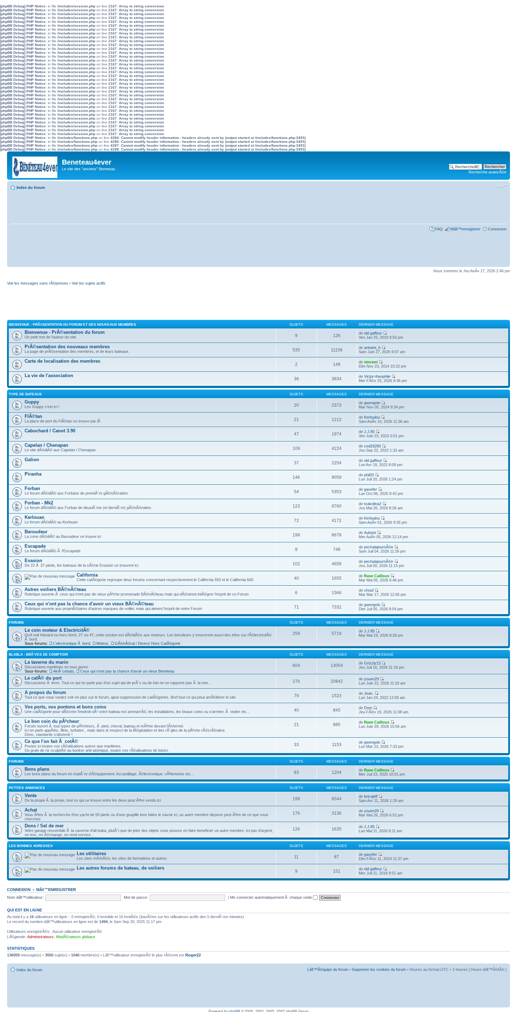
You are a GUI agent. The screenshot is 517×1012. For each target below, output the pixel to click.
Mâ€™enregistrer (465, 229)
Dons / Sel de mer (44, 825)
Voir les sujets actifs (89, 283)
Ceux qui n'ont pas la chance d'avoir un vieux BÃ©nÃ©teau (89, 603)
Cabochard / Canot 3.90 (50, 430)
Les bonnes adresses (31, 846)
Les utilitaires (91, 853)
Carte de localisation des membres (62, 361)
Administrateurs (40, 937)
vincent (371, 362)
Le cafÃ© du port (43, 678)
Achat (31, 810)
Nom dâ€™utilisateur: (25, 897)
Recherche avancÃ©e (487, 172)
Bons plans (37, 769)
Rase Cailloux (376, 576)
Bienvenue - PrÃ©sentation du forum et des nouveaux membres (72, 324)
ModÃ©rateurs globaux (75, 937)
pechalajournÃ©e (378, 547)
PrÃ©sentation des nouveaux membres (67, 346)
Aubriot (370, 532)
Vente (31, 795)
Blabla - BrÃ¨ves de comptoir (38, 654)
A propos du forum (45, 692)
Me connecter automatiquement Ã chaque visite (271, 897)
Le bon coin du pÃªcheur (52, 721)
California (87, 575)
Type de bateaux (25, 394)
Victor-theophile (377, 376)
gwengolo (372, 403)
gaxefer (370, 489)
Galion (32, 459)
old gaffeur (373, 333)
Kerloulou (372, 417)
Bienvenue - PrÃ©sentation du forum (65, 332)
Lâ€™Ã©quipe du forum (327, 969)
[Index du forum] (35, 165)
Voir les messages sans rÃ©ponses (37, 283)
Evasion (33, 560)
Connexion (497, 229)
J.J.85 (369, 431)
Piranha (33, 474)
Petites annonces (27, 788)
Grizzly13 (372, 663)
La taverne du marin (46, 662)
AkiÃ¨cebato (63, 671)
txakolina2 (372, 504)
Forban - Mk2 (39, 502)
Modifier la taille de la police (501, 186)
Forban (32, 488)
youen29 (371, 679)
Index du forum (31, 187)
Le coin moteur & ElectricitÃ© (57, 630)
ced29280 (372, 446)
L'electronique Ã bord (71, 643)
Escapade (35, 546)
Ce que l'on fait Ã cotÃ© (51, 741)
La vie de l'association (49, 375)
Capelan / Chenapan (46, 445)
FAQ (439, 229)
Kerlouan (34, 517)
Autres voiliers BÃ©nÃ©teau (55, 589)
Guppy (32, 402)
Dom (368, 708)
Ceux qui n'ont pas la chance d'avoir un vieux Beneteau (127, 671)
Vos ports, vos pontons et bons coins (65, 706)
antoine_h (372, 347)
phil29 (369, 475)
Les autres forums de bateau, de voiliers (120, 868)
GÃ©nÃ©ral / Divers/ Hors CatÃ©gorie (147, 643)
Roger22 (193, 955)
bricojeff (370, 796)
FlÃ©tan (33, 416)
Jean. (369, 693)
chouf (369, 590)
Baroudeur (36, 531)
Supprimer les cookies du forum (379, 969)
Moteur (102, 643)
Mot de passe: (136, 897)
